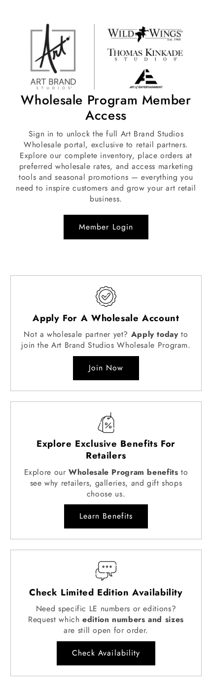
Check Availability (106, 653)
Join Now (106, 367)
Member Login (106, 226)
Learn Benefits (106, 516)
